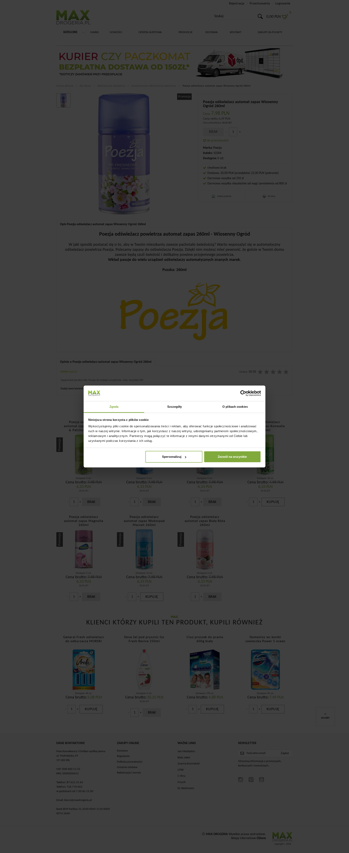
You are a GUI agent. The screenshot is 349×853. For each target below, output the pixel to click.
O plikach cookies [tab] (235, 406)
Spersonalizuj (171, 456)
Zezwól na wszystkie (232, 456)
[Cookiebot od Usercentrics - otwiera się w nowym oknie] (243, 393)
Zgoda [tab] (114, 406)
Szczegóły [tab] (174, 406)
